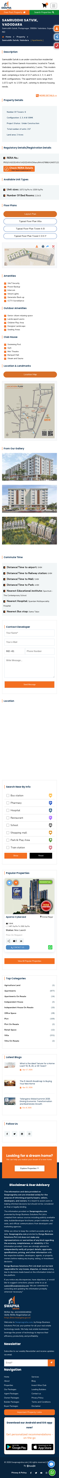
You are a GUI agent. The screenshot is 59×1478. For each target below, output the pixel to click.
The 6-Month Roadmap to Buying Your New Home (36, 1082)
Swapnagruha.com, (24, 1322)
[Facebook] (31, 1472)
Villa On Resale (11, 1041)
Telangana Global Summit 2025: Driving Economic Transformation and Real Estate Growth (36, 1101)
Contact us (18, 947)
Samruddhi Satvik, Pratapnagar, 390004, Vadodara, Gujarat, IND (28, 30)
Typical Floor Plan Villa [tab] (30, 221)
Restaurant (16, 818)
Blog (34, 1381)
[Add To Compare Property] (16, 882)
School (13, 825)
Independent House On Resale (18, 1007)
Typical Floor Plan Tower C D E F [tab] (30, 236)
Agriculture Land (12, 985)
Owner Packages (11, 1397)
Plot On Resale (11, 1024)
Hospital (14, 810)
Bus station (16, 795)
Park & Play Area (19, 840)
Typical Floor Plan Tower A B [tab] (30, 228)
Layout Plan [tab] (30, 214)
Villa (6, 1035)
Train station (17, 847)
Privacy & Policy (19, 1472)
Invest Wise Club (39, 1385)
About (6, 1381)
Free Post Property (13, 12)
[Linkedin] (41, 1472)
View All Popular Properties (29, 961)
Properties (8, 1385)
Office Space (10, 1013)
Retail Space (10, 1030)
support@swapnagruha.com (16, 1285)
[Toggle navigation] (53, 5)
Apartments (10, 991)
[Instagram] (46, 1472)
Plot (6, 1018)
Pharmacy (15, 803)
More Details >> (48, 95)
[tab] (13, 283)
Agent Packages (11, 1393)
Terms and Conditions (41, 1402)
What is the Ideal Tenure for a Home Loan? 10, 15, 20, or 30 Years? (37, 1064)
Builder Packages (11, 1402)
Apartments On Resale (15, 996)
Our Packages (10, 1389)
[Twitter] (36, 1472)
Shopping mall (18, 832)
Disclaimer (36, 1406)
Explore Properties (28, 1168)
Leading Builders (39, 1389)
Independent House (13, 1002)
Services (35, 1377)
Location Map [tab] (30, 374)
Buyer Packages (11, 1406)
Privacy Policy (37, 1397)
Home (6, 1377)
